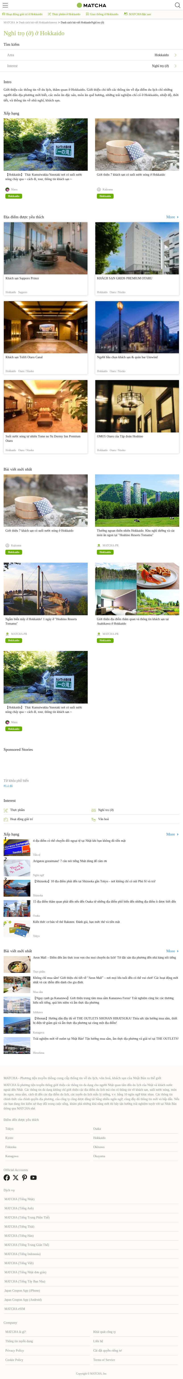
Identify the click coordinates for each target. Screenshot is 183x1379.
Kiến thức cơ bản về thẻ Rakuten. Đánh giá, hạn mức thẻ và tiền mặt (76, 922)
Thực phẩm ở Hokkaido (66, 14)
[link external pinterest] (25, 1179)
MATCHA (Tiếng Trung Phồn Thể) (27, 1217)
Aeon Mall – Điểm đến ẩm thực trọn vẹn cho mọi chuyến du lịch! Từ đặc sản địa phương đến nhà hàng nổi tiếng (104, 957)
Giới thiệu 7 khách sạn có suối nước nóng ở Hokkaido (131, 174)
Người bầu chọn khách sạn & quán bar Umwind (127, 357)
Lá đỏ (9, 786)
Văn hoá (103, 819)
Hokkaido (99, 1138)
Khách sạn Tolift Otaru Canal (24, 357)
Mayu (14, 189)
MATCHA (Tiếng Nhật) (19, 1199)
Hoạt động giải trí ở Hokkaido (24, 14)
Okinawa (98, 1147)
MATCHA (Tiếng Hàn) (19, 1235)
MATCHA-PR (111, 545)
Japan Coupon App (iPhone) (22, 1290)
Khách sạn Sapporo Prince (22, 278)
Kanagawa (11, 1156)
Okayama (99, 1156)
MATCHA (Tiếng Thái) (19, 1226)
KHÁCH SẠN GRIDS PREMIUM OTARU (124, 278)
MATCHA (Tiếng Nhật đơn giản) (25, 1272)
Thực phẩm (17, 810)
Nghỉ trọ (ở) (106, 810)
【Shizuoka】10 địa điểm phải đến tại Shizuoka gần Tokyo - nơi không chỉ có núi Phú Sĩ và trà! (94, 881)
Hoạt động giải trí (21, 819)
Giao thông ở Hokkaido (104, 14)
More (171, 217)
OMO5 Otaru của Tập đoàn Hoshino (120, 436)
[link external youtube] (34, 1179)
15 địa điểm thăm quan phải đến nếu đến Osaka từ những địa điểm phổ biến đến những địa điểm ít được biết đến (104, 901)
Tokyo (9, 1128)
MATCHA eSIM (14, 1309)
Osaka (97, 1128)
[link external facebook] (8, 1179)
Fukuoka (10, 1147)
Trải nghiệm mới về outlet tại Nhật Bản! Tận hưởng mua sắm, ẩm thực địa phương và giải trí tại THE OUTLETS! (106, 1038)
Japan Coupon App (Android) (23, 1299)
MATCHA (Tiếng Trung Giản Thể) (26, 1245)
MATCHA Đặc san (140, 14)
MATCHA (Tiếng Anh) (19, 1208)
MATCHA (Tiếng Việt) (19, 1263)
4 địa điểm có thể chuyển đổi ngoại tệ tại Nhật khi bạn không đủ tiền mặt (79, 840)
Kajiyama (108, 189)
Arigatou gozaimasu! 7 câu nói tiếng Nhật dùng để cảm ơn (70, 861)
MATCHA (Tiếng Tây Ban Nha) (24, 1281)
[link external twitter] (16, 1179)
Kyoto (9, 1138)
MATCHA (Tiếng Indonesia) (22, 1254)
